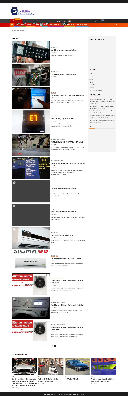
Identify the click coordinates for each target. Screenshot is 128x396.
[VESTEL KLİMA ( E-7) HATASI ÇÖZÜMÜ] (31, 121)
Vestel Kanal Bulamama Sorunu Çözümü (64, 188)
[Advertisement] (102, 54)
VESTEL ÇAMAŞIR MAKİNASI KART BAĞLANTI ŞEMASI (67, 142)
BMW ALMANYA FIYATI (93, 21)
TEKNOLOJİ (30, 24)
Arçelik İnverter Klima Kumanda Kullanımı (64, 50)
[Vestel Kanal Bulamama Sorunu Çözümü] (31, 191)
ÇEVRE (45, 24)
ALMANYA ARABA (69, 24)
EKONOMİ (61, 160)
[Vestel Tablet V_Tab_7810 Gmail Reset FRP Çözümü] (31, 98)
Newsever (73, 394)
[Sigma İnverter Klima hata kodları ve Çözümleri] (31, 261)
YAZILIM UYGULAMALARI (56, 24)
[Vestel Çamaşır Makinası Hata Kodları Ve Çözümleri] (31, 308)
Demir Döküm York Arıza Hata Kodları (62, 235)
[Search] (116, 24)
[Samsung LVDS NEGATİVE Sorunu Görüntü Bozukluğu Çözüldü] (31, 168)
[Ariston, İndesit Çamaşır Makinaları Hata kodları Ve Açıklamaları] (31, 284)
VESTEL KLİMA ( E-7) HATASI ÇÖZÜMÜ (62, 119)
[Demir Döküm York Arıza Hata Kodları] (31, 238)
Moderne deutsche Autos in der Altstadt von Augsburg (68, 21)
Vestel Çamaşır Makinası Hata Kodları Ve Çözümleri (67, 305)
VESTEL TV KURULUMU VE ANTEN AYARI (63, 212)
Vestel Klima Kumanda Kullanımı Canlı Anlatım (101, 115)
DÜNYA (57, 160)
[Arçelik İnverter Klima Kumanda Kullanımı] (31, 52)
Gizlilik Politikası (82, 24)
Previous (46, 345)
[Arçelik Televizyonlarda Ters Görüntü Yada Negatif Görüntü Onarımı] (103, 366)
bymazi (54, 52)
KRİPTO (38, 24)
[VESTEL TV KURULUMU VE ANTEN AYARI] (31, 215)
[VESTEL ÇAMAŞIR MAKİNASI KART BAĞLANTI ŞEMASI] (31, 145)
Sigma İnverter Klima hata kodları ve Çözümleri (66, 258)
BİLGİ (16, 24)
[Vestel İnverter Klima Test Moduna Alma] (31, 75)
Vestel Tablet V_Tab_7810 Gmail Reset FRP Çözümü (67, 95)
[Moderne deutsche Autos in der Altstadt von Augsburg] (50, 366)
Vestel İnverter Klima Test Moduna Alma (63, 74)
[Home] (12, 25)
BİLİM (22, 24)
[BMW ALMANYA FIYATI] (77, 366)
